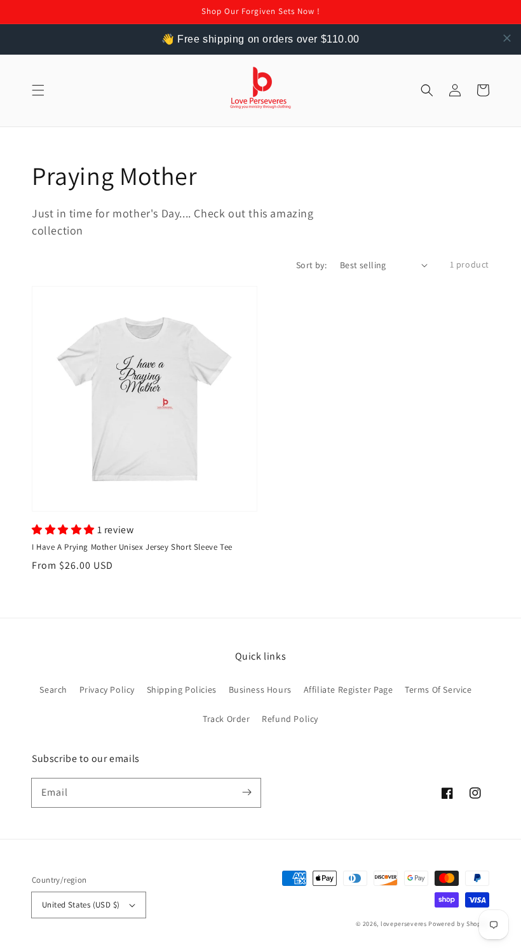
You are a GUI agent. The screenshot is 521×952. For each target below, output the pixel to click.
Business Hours (260, 689)
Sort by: (311, 265)
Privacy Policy (107, 689)
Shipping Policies (182, 689)
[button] (38, 90)
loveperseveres (404, 924)
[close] (507, 38)
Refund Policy (290, 718)
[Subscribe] (246, 792)
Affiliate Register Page (348, 689)
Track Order (226, 718)
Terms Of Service (438, 689)
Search (53, 689)
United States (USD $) (80, 904)
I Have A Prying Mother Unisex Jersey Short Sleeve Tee (132, 546)
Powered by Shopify (458, 924)
